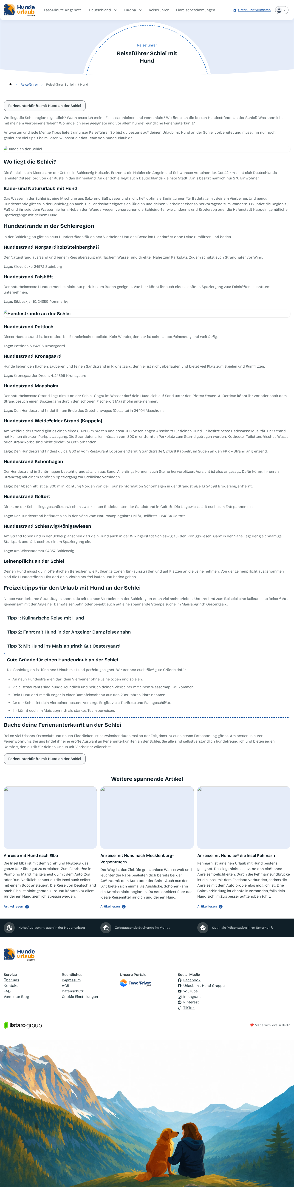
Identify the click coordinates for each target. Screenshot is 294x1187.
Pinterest (191, 1002)
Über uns (11, 980)
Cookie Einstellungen (80, 996)
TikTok (189, 1007)
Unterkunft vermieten (254, 10)
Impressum (71, 980)
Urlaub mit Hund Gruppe (204, 985)
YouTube (190, 991)
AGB (65, 985)
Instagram (192, 996)
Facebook (192, 980)
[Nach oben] (283, 1176)
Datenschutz (73, 991)
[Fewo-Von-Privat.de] (147, 983)
